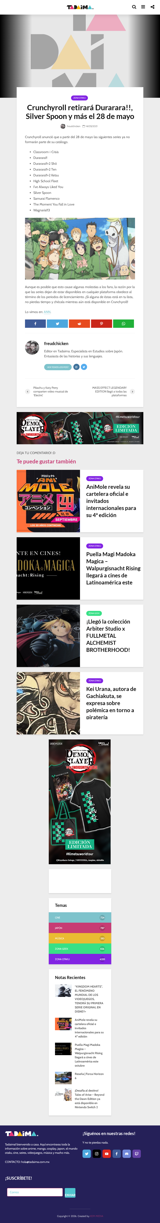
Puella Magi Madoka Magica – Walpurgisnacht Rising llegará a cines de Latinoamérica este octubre (113, 572)
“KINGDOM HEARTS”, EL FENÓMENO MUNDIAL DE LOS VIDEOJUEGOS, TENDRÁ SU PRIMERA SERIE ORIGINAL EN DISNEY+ (89, 999)
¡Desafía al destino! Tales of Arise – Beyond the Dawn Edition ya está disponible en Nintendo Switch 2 (89, 1099)
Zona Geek (94, 613)
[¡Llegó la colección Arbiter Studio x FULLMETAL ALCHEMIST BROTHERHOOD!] (48, 635)
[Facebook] (116, 1154)
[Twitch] (136, 1154)
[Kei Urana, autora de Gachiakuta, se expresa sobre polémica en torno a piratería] (48, 703)
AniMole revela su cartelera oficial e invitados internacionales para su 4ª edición (111, 500)
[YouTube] (106, 1154)
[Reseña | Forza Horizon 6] (63, 1077)
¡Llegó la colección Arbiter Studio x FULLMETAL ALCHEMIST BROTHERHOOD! (108, 635)
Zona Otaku (79, 98)
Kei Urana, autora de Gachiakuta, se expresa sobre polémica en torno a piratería (111, 703)
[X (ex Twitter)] (86, 1154)
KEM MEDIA (96, 1215)
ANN (47, 312)
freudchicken (73, 126)
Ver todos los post (58, 367)
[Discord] (126, 1154)
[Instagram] (96, 1154)
